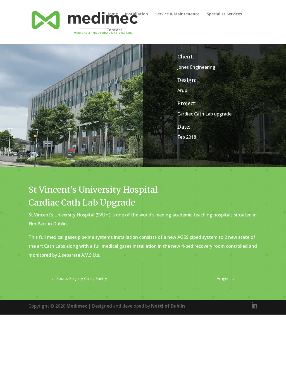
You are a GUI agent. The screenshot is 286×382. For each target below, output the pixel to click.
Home (112, 14)
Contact (114, 30)
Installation (136, 14)
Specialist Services (224, 14)
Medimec (76, 306)
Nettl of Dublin (168, 306)
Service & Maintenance (177, 14)
